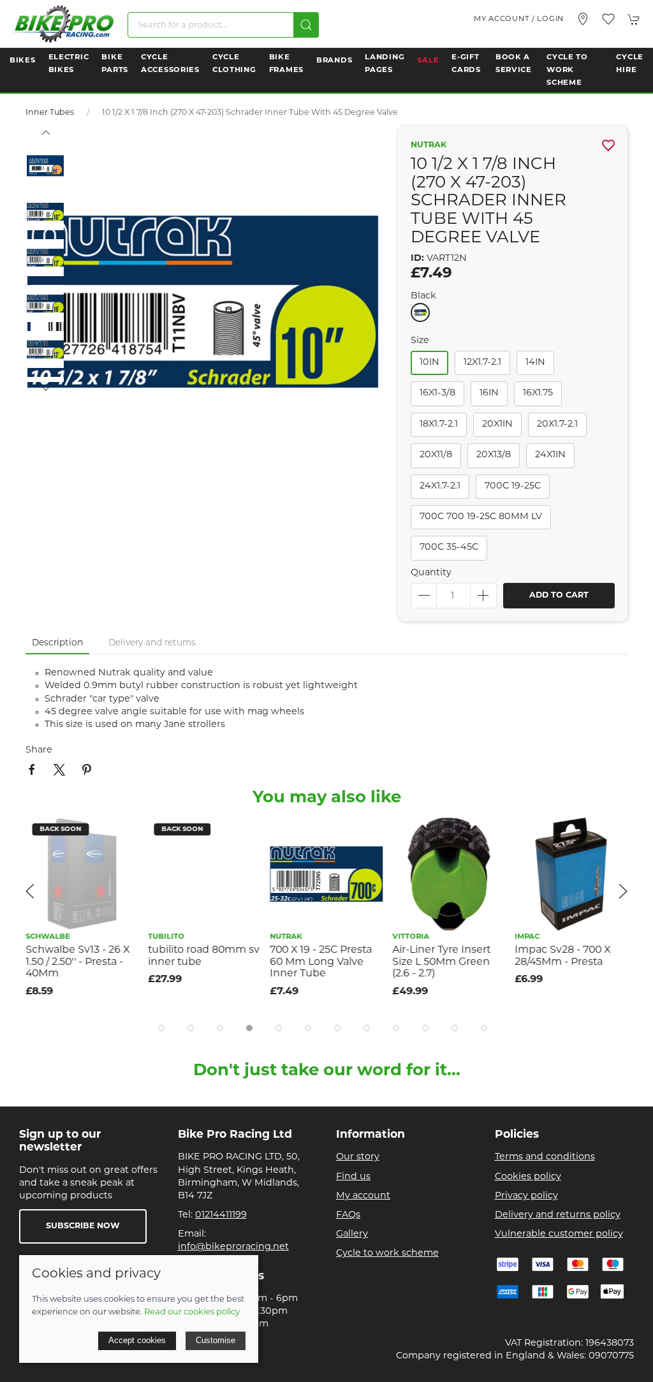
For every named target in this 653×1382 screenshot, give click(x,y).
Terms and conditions (545, 1157)
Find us (353, 1177)
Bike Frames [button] (286, 64)
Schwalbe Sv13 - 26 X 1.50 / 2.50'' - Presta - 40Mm (77, 962)
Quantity (431, 573)
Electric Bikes (68, 64)
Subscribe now (83, 1226)
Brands (334, 60)
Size (420, 341)
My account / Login (519, 19)
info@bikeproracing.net (233, 1247)
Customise (215, 1340)
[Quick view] (121, 864)
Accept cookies (137, 1340)
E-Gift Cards (466, 64)
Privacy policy (526, 1196)
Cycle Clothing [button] (234, 64)
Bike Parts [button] (114, 64)
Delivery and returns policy (557, 1215)
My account (363, 1196)
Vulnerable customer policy (559, 1234)
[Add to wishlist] (121, 835)
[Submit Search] (306, 25)
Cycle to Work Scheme (567, 70)
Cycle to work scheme (387, 1253)
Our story (357, 1157)
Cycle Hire (629, 64)
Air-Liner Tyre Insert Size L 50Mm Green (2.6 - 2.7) (441, 962)
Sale (428, 60)
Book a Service (513, 64)
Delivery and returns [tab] (152, 643)
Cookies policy (528, 1177)
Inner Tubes (50, 113)
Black (423, 296)
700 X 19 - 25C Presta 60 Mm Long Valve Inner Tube (321, 962)
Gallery (352, 1234)
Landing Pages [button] (384, 64)
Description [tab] (57, 643)
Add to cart (559, 595)
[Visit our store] (582, 19)
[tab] (161, 1028)
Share (39, 750)
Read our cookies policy (192, 1312)
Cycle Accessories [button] (170, 64)
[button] (608, 19)
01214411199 (221, 1215)
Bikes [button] (23, 60)
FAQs (348, 1215)
